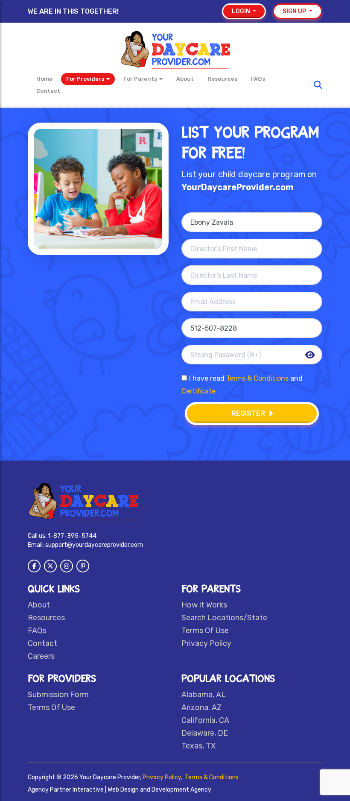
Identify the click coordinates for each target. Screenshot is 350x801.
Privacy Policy (206, 643)
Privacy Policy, (163, 777)
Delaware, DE (204, 733)
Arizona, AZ (201, 707)
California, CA (205, 720)
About (185, 79)
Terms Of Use (205, 630)
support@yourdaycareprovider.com (94, 545)
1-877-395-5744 (72, 536)
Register (248, 413)
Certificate (198, 391)
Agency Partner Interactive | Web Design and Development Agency (119, 789)
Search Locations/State (224, 617)
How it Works (204, 605)
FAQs (258, 79)
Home (44, 79)
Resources (222, 79)
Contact (48, 91)
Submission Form (58, 694)
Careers (41, 656)
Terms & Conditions (257, 378)
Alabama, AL (203, 694)
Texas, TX (198, 746)
